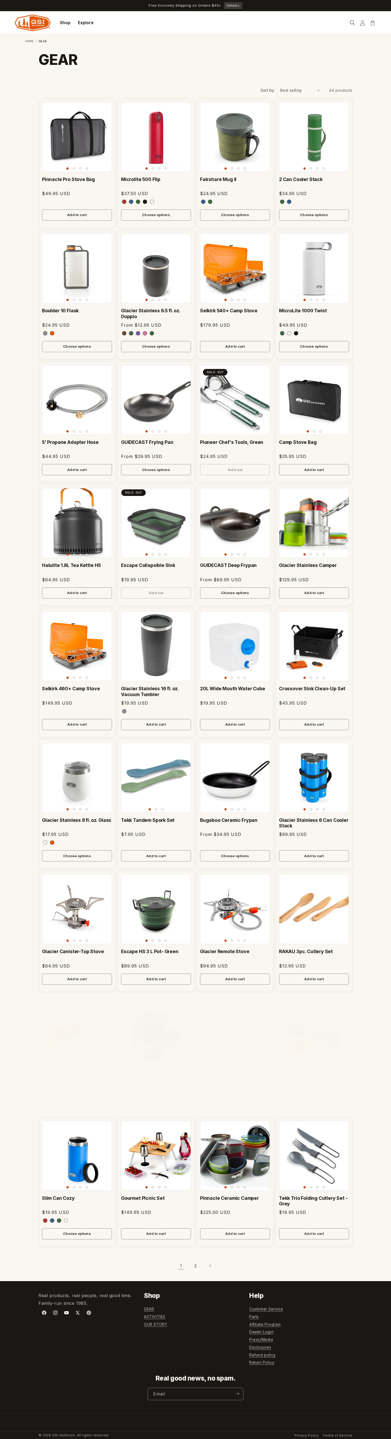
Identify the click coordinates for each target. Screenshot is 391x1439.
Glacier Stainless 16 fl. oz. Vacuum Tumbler (150, 691)
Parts (254, 1316)
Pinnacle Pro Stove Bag (68, 179)
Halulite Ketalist (297, 1080)
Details (233, 5)
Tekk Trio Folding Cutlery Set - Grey (313, 1200)
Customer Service (266, 1309)
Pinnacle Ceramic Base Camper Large (147, 1082)
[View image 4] (87, 168)
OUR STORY (155, 1324)
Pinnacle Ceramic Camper (229, 1198)
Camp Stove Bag (298, 442)
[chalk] (152, 202)
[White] (45, 842)
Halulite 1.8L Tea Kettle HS (71, 565)
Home (29, 41)
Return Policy (261, 1362)
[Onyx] (296, 333)
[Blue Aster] (289, 202)
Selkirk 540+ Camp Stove (228, 310)
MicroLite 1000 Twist (303, 310)
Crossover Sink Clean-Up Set (312, 688)
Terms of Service (337, 1435)
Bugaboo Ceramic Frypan (228, 820)
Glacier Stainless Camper (308, 565)
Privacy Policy (306, 1435)
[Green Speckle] (152, 333)
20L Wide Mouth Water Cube (232, 688)
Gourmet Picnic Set (143, 1198)
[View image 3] (80, 168)
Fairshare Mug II (218, 179)
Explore (86, 22)
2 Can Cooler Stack (301, 179)
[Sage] (131, 333)
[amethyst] (131, 202)
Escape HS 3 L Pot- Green (149, 951)
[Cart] (372, 23)
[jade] (138, 202)
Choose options (156, 215)
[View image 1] (67, 168)
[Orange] (52, 333)
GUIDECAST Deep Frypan (228, 565)
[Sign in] (362, 23)
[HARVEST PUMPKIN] (52, 842)
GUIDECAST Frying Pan (147, 442)
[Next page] (210, 1266)
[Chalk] (289, 333)
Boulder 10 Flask (60, 310)
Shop (65, 22)
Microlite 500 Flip (140, 179)
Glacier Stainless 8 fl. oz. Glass (76, 820)
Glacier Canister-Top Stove (73, 951)
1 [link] (181, 1265)
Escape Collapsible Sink (148, 565)
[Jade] (282, 202)
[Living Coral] (145, 333)
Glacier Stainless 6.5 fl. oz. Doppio (150, 313)
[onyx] (145, 202)
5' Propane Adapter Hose (70, 442)
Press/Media (261, 1339)
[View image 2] (74, 168)
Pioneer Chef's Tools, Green (231, 442)
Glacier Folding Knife (223, 1080)
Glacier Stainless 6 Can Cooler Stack (313, 822)
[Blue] (203, 202)
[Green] (210, 202)
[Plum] (138, 333)
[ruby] (124, 202)
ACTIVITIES (154, 1316)
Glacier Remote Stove (224, 951)
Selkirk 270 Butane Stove (70, 1080)
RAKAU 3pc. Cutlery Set (306, 951)
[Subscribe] (237, 1393)
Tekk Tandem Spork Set (147, 820)
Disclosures (260, 1347)
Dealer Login (261, 1332)
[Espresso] (124, 333)
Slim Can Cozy (58, 1198)
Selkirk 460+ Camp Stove (71, 688)
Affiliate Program (265, 1324)
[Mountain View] (59, 1220)
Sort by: (268, 90)
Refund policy (262, 1355)
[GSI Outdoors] (33, 22)
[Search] (352, 23)
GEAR (149, 1309)
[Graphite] (45, 333)
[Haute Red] (45, 1220)
